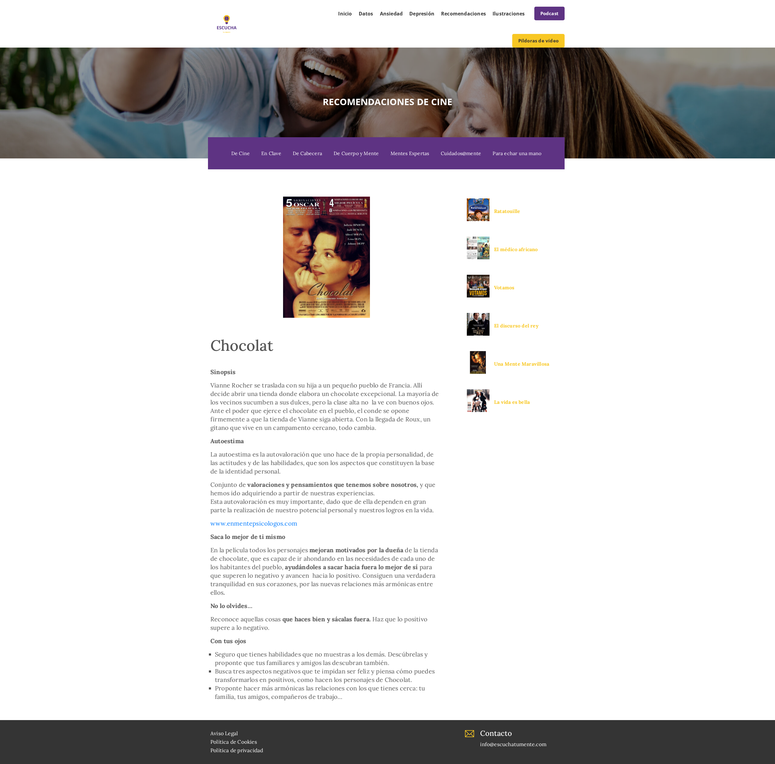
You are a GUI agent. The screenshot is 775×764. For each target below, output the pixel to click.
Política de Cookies (233, 742)
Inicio (345, 13)
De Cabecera (307, 153)
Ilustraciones (509, 13)
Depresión (421, 13)
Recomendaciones (463, 13)
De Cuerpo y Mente (356, 153)
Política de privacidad (236, 750)
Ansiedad (391, 13)
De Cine (240, 153)
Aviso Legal (224, 733)
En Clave (271, 153)
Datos (366, 13)
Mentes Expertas (410, 153)
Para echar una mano (517, 153)
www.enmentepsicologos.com (253, 523)
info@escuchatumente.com (513, 744)
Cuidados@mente (461, 153)
